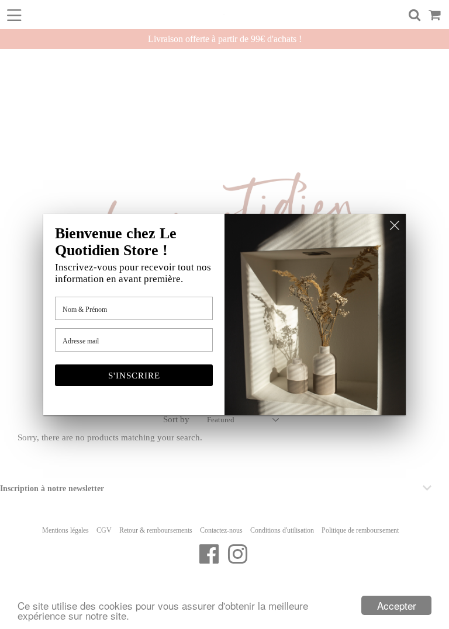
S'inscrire (134, 375)
